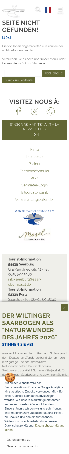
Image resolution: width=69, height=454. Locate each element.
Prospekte (34, 157)
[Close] (64, 307)
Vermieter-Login (34, 185)
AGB (34, 178)
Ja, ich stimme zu (18, 439)
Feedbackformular (34, 171)
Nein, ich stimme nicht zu (23, 446)
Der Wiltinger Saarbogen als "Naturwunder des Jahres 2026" (30, 326)
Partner (35, 164)
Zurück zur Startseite (18, 80)
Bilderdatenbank (34, 192)
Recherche (53, 73)
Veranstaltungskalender (34, 199)
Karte (34, 149)
